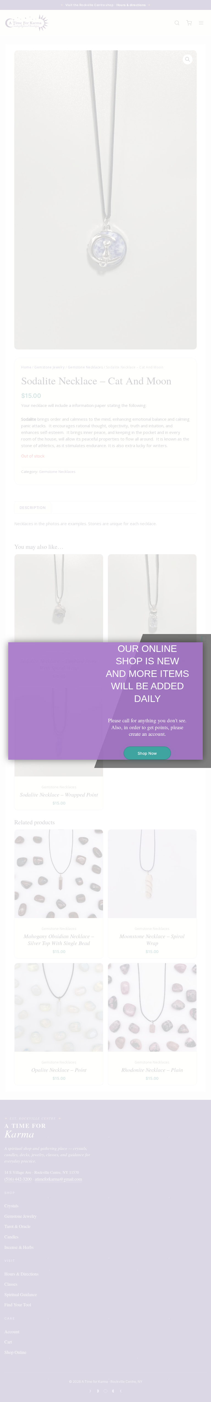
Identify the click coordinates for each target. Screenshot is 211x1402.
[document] (105, 701)
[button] (204, 639)
